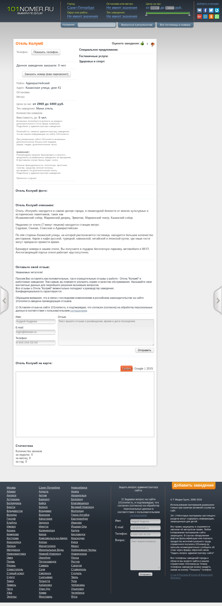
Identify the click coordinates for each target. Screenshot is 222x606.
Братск (11, 507)
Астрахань (13, 499)
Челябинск (77, 592)
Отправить (144, 350)
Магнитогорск (47, 546)
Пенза (75, 557)
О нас (173, 575)
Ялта (74, 596)
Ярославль (45, 596)
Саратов (76, 565)
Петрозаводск (47, 561)
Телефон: (21, 338)
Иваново (76, 522)
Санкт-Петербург (49, 487)
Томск (10, 581)
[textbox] (97, 24)
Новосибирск (79, 487)
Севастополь (15, 569)
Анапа (75, 491)
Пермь (11, 561)
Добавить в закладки (208, 3)
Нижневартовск (16, 553)
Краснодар (78, 538)
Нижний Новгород (50, 553)
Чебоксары (78, 585)
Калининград (47, 530)
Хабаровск (45, 585)
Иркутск (43, 526)
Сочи (42, 569)
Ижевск (11, 526)
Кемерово (13, 534)
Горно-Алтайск (80, 514)
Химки (42, 592)
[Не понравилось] (153, 44)
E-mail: (20, 327)
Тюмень (11, 585)
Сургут (11, 577)
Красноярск (14, 542)
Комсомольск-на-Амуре (53, 538)
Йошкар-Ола (79, 526)
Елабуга (12, 522)
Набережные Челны (83, 549)
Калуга (75, 530)
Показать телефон (46, 52)
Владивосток (15, 511)
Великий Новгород (82, 507)
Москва (11, 487)
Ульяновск (77, 588)
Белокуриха (14, 503)
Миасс (75, 546)
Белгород (77, 499)
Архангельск (78, 495)
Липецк (11, 546)
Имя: (18, 316)
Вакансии (206, 575)
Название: (69, 24)
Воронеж (44, 514)
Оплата (194, 575)
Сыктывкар (45, 577)
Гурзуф (11, 518)
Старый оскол (15, 573)
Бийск (42, 503)
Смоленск (45, 573)
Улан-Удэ (44, 588)
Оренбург (45, 557)
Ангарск (11, 495)
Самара (44, 565)
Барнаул (44, 499)
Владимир (45, 511)
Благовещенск (80, 503)
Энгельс (12, 596)
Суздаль (76, 573)
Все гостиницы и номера (175, 24)
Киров (42, 534)
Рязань (11, 565)
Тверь (74, 577)
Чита (10, 588)
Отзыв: (62, 316)
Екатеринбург (79, 518)
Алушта (43, 491)
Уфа (9, 592)
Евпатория (45, 518)
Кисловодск (78, 534)
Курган (43, 542)
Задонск (44, 522)
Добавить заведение (194, 485)
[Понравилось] (142, 43)
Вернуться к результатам (136, 24)
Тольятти (44, 581)
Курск (74, 542)
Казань (11, 530)
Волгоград (77, 511)
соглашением (78, 310)
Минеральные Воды (51, 549)
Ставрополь (78, 569)
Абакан (11, 491)
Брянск (43, 507)
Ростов (75, 561)
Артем (43, 495)
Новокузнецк (79, 553)
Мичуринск (13, 549)
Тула (74, 581)
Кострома (13, 538)
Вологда (12, 514)
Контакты (175, 577)
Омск (10, 557)
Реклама (183, 575)
